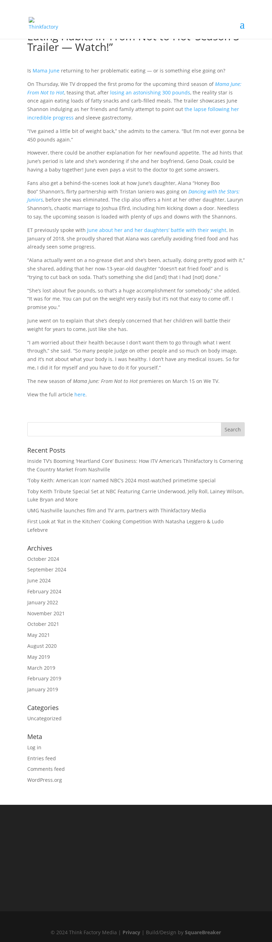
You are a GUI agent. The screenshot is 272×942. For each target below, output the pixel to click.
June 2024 (39, 580)
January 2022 (42, 602)
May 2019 (38, 656)
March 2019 (41, 667)
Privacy (131, 932)
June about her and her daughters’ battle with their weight (156, 230)
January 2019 (42, 689)
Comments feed (46, 769)
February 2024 (44, 591)
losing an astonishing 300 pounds (150, 92)
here (79, 394)
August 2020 (42, 645)
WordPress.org (44, 780)
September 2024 (46, 569)
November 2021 (46, 613)
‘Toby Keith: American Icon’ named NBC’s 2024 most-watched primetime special (121, 480)
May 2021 (38, 635)
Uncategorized (44, 718)
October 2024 (43, 559)
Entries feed (41, 758)
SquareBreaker (203, 932)
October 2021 (43, 624)
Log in (34, 747)
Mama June (46, 70)
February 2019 (44, 678)
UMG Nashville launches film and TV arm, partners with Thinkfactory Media (116, 510)
